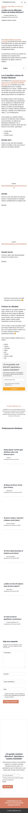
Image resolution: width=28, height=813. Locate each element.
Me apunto (8, 786)
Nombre (6, 674)
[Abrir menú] (21, 2)
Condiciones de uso (14, 801)
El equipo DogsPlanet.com (10, 15)
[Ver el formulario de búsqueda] (25, 2)
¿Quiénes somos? (14, 805)
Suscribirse (14, 389)
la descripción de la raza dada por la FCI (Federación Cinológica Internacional (13, 82)
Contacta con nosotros (14, 803)
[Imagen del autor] (2, 15)
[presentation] (14, 439)
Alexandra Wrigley (10, 523)
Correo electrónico (9, 682)
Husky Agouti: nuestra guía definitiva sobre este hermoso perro (13, 452)
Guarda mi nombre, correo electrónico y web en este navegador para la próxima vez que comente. (15, 695)
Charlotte (8, 457)
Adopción (4, 6)
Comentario (7, 652)
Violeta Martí (9, 490)
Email (4, 781)
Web (5, 689)
